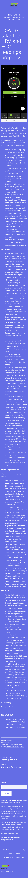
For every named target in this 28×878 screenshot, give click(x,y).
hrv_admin (6, 742)
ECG (7, 746)
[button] (14, 404)
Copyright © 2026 (7, 871)
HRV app (13, 744)
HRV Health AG (13, 833)
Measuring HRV (7, 707)
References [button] (7, 714)
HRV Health (14, 15)
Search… (4, 783)
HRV (10, 746)
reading (22, 746)
